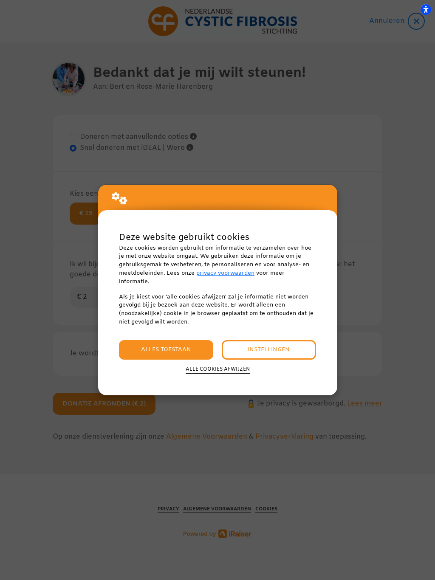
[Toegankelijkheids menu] (426, 9)
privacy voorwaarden (225, 273)
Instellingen (269, 349)
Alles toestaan (166, 349)
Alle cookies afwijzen (218, 369)
